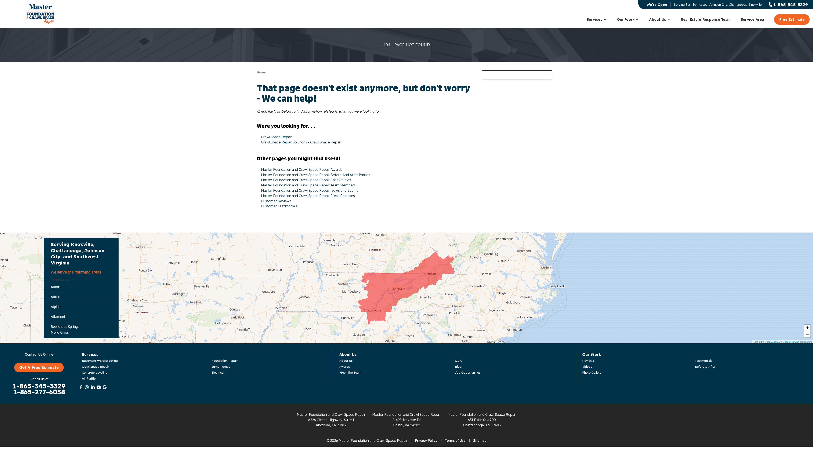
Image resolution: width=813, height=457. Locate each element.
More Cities (60, 332)
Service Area (752, 19)
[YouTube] (98, 387)
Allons (56, 287)
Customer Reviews (276, 201)
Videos (587, 367)
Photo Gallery (591, 372)
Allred (55, 297)
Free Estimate (792, 19)
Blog (458, 367)
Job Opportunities (467, 372)
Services (594, 19)
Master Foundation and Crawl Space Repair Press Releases (308, 196)
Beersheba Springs (65, 327)
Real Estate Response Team (706, 19)
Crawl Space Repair (276, 137)
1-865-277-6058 (39, 392)
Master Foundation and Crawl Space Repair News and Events (309, 190)
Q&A (458, 361)
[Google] (104, 387)
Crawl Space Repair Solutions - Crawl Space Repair (301, 142)
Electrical (218, 372)
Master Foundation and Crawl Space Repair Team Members (308, 185)
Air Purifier (89, 378)
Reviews (588, 361)
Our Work (626, 19)
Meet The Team (350, 372)
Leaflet (757, 341)
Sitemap (480, 440)
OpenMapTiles (772, 341)
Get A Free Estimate (39, 367)
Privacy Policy (426, 440)
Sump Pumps (221, 367)
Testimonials (703, 361)
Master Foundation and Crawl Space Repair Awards (301, 169)
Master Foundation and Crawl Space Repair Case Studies (306, 180)
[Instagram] (86, 387)
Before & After (705, 367)
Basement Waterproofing (100, 361)
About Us (657, 19)
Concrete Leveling (94, 372)
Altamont (58, 317)
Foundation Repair (225, 361)
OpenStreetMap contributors (797, 341)
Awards (344, 367)
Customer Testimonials (279, 206)
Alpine (56, 307)
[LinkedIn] (92, 387)
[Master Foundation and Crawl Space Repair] (40, 14)
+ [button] (807, 327)
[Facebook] (80, 387)
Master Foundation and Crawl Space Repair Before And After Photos (315, 175)
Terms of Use (455, 440)
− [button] (807, 334)
